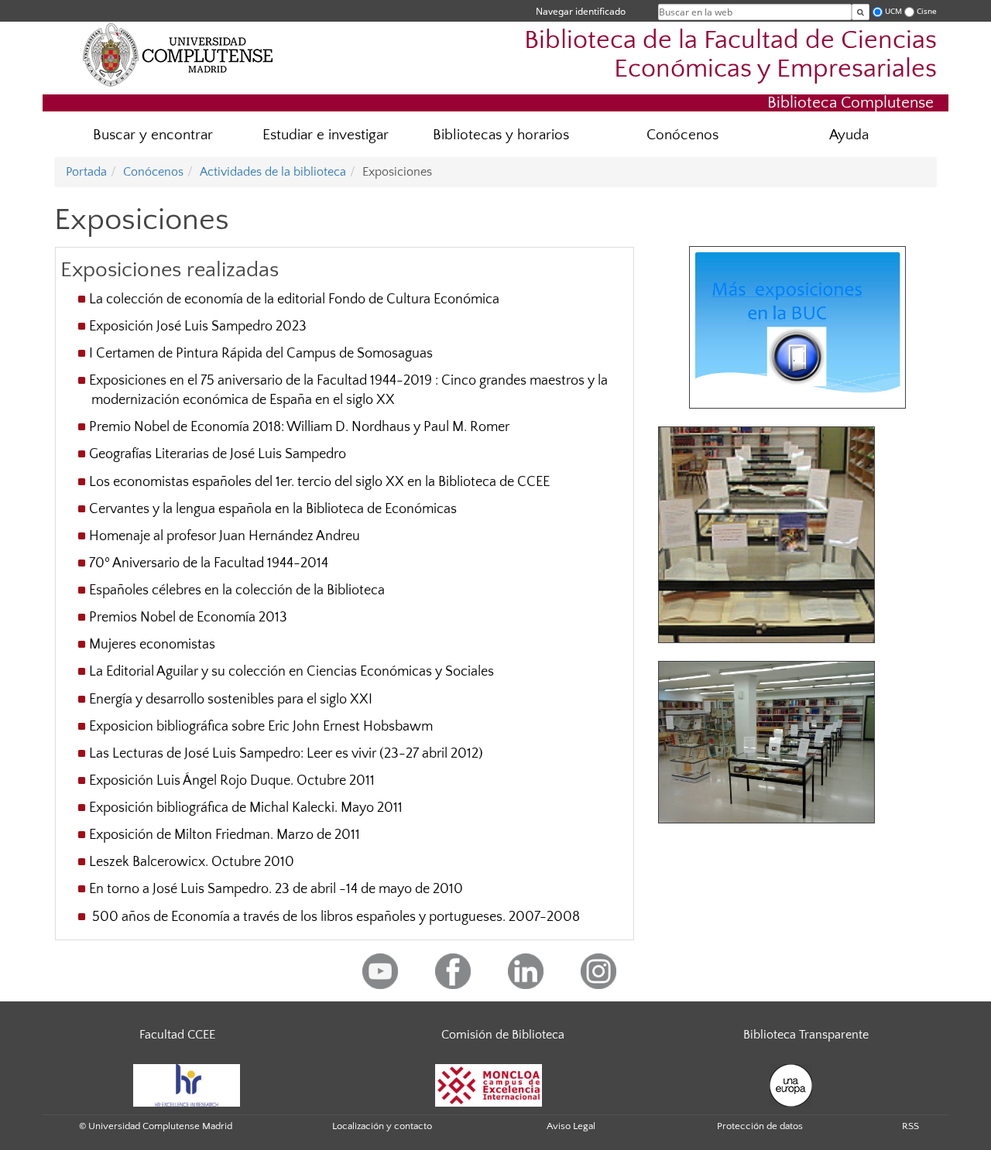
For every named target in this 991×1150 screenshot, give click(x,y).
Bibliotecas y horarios (501, 135)
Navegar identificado (581, 11)
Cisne (927, 11)
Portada (86, 172)
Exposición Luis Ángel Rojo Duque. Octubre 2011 (232, 781)
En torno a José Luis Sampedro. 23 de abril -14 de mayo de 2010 (276, 889)
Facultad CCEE (177, 1035)
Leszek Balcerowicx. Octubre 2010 (191, 862)
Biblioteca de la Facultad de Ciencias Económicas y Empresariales (730, 55)
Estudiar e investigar (325, 135)
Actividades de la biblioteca (273, 172)
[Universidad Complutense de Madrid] (178, 54)
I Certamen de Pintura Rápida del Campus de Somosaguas (261, 353)
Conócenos (682, 135)
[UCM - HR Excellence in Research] (186, 1084)
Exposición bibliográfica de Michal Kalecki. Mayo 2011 (246, 808)
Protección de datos (760, 1126)
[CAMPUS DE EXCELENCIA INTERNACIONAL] (488, 1084)
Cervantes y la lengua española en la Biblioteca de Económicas (273, 509)
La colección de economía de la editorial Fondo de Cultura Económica (294, 299)
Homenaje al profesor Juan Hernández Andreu (224, 536)
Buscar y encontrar (153, 135)
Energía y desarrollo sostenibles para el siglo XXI (230, 699)
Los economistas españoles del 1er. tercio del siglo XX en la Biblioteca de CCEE (319, 482)
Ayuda (849, 135)
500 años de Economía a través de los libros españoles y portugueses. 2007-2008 (334, 917)
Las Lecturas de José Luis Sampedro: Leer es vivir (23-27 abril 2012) (286, 754)
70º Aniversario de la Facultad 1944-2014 (208, 563)
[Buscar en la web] (860, 12)
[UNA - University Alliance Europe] (791, 1084)
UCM (893, 11)
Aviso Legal (571, 1126)
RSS (910, 1126)
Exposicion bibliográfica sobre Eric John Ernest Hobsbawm (261, 726)
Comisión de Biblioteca (502, 1035)
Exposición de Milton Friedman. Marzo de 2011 (224, 835)
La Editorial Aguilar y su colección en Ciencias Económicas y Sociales (291, 671)
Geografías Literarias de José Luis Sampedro (217, 454)
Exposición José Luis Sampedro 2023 (198, 326)
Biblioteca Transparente (806, 1035)
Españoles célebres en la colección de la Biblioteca (237, 590)
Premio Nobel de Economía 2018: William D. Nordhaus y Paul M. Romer (299, 427)
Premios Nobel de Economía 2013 (188, 617)
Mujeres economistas (152, 644)
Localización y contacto (382, 1126)
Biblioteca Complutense (850, 102)
